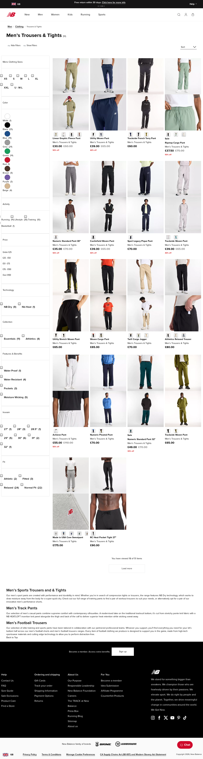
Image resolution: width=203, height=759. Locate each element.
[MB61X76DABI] (168, 237)
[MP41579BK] (130, 335)
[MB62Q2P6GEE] (63, 335)
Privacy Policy (30, 754)
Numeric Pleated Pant (101, 434)
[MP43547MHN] (79, 533)
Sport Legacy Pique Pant (140, 241)
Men (10, 26)
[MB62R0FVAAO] (101, 335)
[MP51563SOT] (176, 335)
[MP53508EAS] (79, 134)
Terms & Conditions (51, 754)
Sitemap (72, 721)
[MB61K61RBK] (93, 134)
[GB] (13, 4)
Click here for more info (113, 2)
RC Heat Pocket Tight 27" (103, 537)
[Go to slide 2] (101, 6)
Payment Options (43, 695)
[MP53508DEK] (56, 134)
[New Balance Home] (12, 14)
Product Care (8, 701)
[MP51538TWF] (183, 134)
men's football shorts (39, 631)
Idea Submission (110, 685)
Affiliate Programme (112, 690)
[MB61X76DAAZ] (176, 237)
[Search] (178, 14)
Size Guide (7, 690)
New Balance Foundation (82, 690)
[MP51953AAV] (130, 431)
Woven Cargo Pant (99, 339)
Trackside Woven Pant (176, 241)
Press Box (73, 711)
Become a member (111, 680)
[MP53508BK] (71, 134)
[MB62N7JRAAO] (101, 431)
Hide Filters (15, 45)
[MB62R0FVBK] (93, 335)
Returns (38, 701)
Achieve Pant (59, 434)
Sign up (123, 651)
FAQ (3, 685)
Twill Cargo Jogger (137, 339)
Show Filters (31, 45)
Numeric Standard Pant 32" (141, 439)
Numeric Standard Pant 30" (67, 241)
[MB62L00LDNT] (130, 237)
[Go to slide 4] (104, 6)
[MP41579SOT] (146, 335)
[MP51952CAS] (56, 237)
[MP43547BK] (63, 533)
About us (73, 726)
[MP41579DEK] (138, 335)
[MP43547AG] (56, 533)
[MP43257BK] (93, 533)
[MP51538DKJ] (176, 134)
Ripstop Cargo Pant (175, 142)
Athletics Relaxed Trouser (178, 339)
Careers (72, 695)
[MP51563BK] (168, 335)
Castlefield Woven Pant (102, 241)
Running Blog (75, 716)
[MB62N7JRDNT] (93, 431)
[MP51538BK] (168, 134)
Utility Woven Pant (99, 138)
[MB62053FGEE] (146, 134)
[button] (185, 14)
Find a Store (8, 706)
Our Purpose (75, 680)
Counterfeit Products (112, 695)
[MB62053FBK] (138, 134)
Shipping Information (46, 690)
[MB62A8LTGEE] (176, 431)
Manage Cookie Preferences (80, 754)
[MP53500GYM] (56, 431)
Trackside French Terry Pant (142, 138)
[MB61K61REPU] (101, 134)
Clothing (19, 26)
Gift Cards (39, 680)
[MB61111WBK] (93, 237)
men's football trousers (65, 631)
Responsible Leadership (81, 685)
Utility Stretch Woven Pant (66, 339)
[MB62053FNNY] (130, 134)
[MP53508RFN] (63, 134)
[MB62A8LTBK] (168, 431)
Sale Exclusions (9, 695)
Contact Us (7, 680)
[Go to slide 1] (99, 6)
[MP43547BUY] (71, 533)
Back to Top (12, 637)
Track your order (43, 685)
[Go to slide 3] (102, 6)
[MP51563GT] (183, 335)
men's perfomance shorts (29, 601)
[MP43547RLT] (87, 533)
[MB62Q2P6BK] (56, 335)
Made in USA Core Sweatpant (68, 537)
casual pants (35, 613)
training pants (96, 598)
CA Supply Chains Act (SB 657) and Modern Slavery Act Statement (133, 754)
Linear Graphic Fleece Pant (66, 138)
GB (11, 754)
